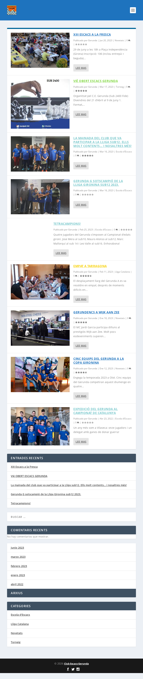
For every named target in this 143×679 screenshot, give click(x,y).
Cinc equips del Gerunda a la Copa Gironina (98, 361)
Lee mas (81, 68)
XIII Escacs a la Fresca (92, 34)
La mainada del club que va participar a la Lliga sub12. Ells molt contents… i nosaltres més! (102, 142)
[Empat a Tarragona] (40, 281)
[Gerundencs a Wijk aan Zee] (40, 328)
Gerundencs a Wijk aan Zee (96, 312)
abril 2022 (17, 584)
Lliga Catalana (122, 271)
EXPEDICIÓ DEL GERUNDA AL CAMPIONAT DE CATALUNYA (95, 411)
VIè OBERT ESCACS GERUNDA (95, 81)
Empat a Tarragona (90, 266)
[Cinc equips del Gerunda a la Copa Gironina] (40, 374)
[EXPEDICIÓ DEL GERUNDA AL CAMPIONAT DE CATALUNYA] (40, 426)
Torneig (120, 86)
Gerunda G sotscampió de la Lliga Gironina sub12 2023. (98, 183)
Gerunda (92, 40)
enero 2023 (18, 575)
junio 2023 (17, 547)
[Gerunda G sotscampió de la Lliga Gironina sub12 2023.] (40, 196)
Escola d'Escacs (124, 151)
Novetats (119, 40)
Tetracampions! (67, 224)
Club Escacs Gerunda (76, 663)
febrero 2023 (19, 566)
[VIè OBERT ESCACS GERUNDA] (40, 104)
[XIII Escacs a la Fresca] (40, 50)
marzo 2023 (18, 556)
